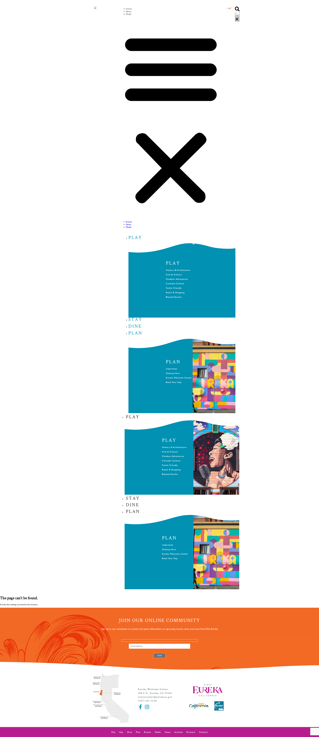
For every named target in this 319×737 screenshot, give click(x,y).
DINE (132, 504)
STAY (133, 498)
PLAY (173, 263)
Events (129, 9)
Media (128, 14)
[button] (171, 118)
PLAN (173, 361)
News (128, 11)
